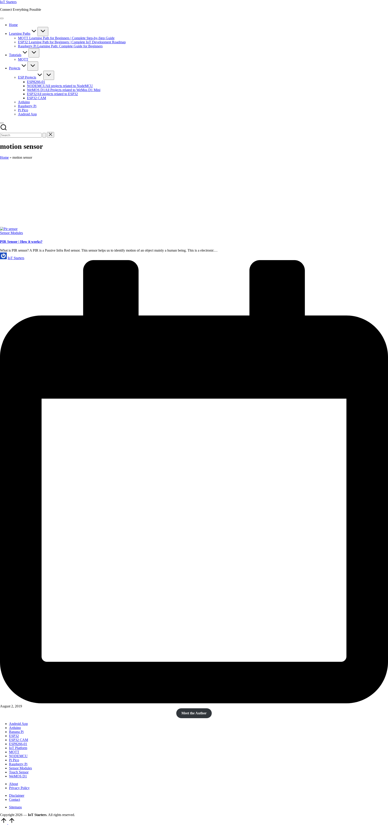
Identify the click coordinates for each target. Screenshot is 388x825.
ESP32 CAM (18, 740)
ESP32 (14, 736)
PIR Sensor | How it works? (21, 242)
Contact (14, 799)
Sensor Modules (11, 233)
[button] (44, 135)
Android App (18, 724)
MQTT (14, 752)
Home (4, 157)
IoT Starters (8, 2)
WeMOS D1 (18, 776)
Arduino (15, 728)
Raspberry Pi (18, 764)
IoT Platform (18, 748)
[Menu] (2, 18)
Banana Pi (16, 732)
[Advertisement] (194, 193)
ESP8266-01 (18, 744)
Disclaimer (16, 795)
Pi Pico (14, 760)
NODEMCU (18, 756)
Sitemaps (15, 807)
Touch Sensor (19, 772)
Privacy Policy (19, 788)
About (13, 784)
